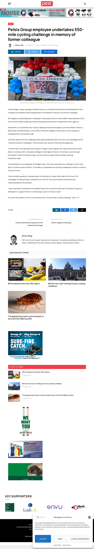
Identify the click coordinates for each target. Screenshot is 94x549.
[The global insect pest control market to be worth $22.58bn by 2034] (27, 302)
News (11, 24)
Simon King (19, 45)
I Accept (43, 539)
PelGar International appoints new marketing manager (29, 223)
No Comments (42, 45)
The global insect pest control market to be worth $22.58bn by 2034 (26, 317)
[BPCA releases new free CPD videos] (27, 269)
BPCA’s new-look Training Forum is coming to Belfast (66, 284)
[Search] (85, 3)
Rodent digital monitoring (61, 222)
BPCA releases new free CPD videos (24, 283)
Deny (60, 539)
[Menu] (9, 3)
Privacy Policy (66, 545)
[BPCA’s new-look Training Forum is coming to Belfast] (67, 269)
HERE (78, 197)
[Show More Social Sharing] (60, 52)
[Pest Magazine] (47, 3)
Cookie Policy (57, 545)
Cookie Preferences (80, 539)
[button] (89, 517)
